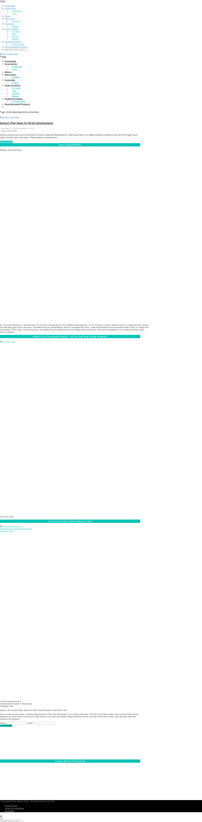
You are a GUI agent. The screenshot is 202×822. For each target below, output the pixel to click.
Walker (15, 39)
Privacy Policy (11, 805)
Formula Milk (18, 44)
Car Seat (16, 31)
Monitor (16, 21)
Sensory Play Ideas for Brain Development (26, 123)
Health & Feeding (13, 41)
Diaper (15, 26)
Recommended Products (16, 47)
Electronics (10, 18)
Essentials (9, 24)
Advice (8, 16)
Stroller (15, 36)
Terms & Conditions (14, 808)
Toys (14, 13)
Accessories (10, 8)
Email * (30, 723)
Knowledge (10, 6)
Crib (14, 34)
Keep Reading (6, 142)
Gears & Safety (12, 29)
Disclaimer (10, 811)
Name (2, 723)
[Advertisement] (70, 743)
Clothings (16, 11)
